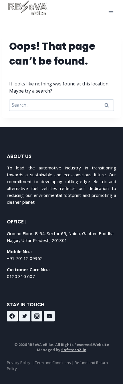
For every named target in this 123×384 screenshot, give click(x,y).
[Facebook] (12, 316)
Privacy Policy (18, 362)
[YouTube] (49, 316)
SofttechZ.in (73, 349)
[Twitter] (24, 316)
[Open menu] (111, 11)
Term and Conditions (53, 362)
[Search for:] (61, 105)
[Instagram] (36, 316)
